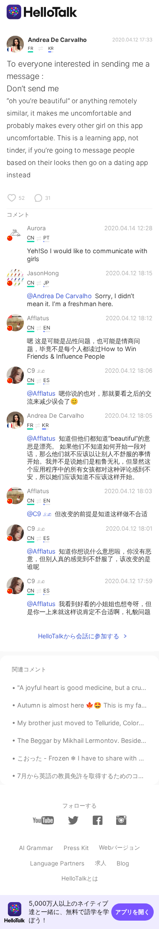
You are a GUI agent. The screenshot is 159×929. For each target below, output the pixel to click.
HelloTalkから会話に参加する (78, 636)
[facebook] (97, 820)
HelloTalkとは (79, 878)
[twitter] (73, 820)
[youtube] (43, 820)
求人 (100, 862)
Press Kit (76, 847)
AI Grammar (36, 847)
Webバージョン (119, 847)
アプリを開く (132, 911)
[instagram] (121, 820)
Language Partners (57, 863)
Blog (123, 863)
